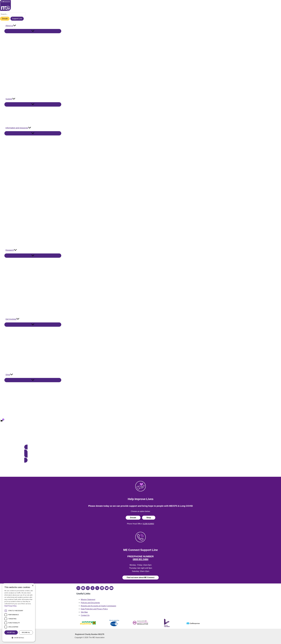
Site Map (84, 612)
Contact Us (85, 615)
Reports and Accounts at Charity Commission (98, 606)
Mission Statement (88, 599)
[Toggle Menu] (32, 31)
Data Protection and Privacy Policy (94, 609)
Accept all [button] (11, 632)
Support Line (17, 19)
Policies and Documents (90, 603)
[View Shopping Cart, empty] (1, 421)
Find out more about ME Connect (140, 577)
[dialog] (18, 612)
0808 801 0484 (140, 559)
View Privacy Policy (10, 606)
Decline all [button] (26, 632)
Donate (5, 19)
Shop (148, 518)
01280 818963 (148, 524)
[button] (14, 25)
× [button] (32, 585)
